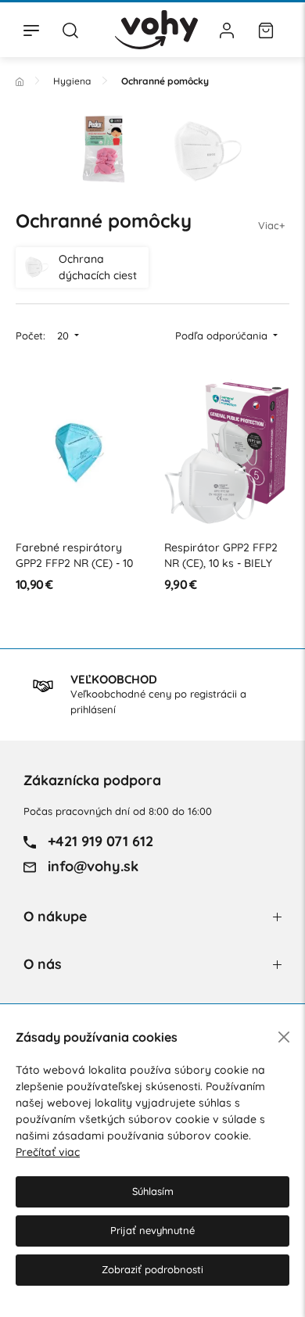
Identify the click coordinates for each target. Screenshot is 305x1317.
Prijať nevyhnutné (152, 1230)
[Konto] (226, 29)
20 (64, 335)
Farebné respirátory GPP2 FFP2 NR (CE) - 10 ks (74, 562)
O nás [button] (42, 964)
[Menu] (31, 29)
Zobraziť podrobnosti (152, 1269)
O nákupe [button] (55, 916)
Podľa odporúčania (223, 335)
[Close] (284, 1037)
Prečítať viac (48, 1152)
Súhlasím (153, 1191)
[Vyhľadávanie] (70, 29)
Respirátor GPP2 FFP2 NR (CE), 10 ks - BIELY (221, 555)
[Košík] (266, 29)
